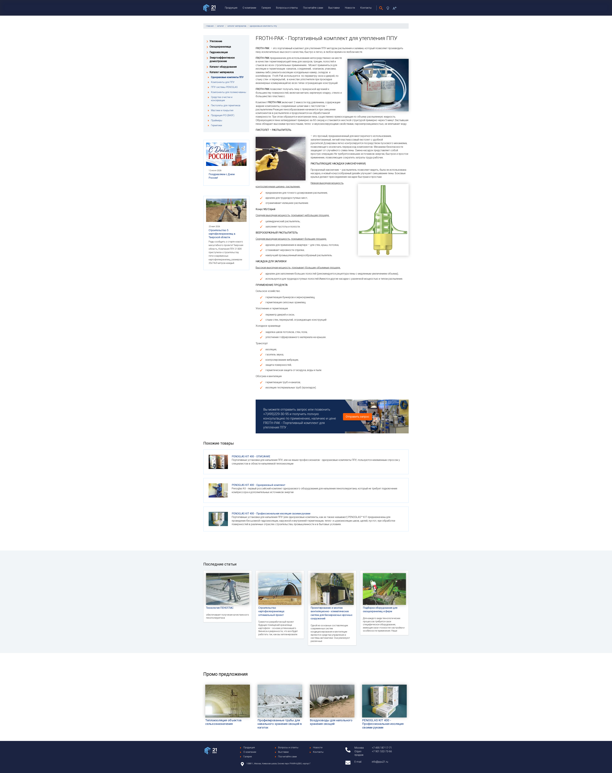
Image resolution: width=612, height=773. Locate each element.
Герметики (216, 125)
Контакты (366, 7)
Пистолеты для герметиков (225, 105)
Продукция (231, 7)
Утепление (216, 41)
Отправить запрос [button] (357, 416)
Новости (350, 7)
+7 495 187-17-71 (382, 747)
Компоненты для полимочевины (228, 92)
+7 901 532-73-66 (382, 751)
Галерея (266, 7)
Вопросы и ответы (287, 7)
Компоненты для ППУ (222, 82)
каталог (220, 26)
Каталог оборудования (223, 66)
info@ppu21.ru (380, 761)
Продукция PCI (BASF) (222, 115)
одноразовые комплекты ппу (263, 26)
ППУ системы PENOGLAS (224, 87)
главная (210, 26)
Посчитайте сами (313, 7)
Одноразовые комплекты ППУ (227, 77)
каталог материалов (236, 26)
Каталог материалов (222, 72)
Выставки (334, 7)
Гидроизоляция (219, 52)
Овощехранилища (220, 46)
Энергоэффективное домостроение (222, 59)
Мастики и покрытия (222, 110)
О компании (249, 7)
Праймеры (216, 120)
